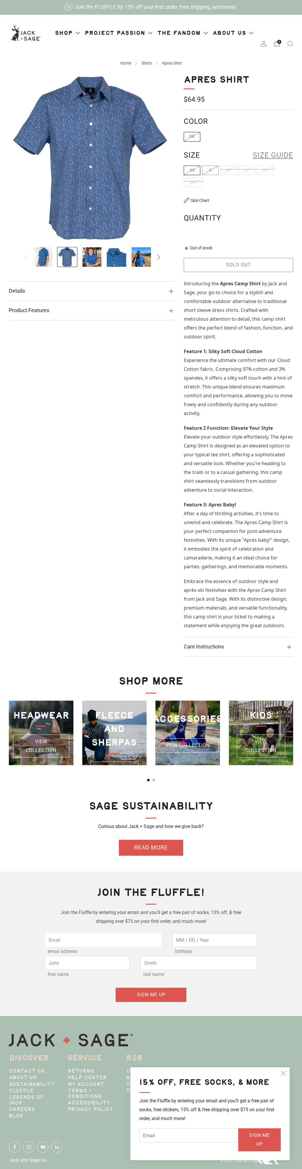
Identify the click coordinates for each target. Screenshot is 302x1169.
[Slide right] (158, 257)
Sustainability (32, 1085)
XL (265, 170)
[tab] (148, 780)
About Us (23, 1078)
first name (58, 974)
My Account (86, 1085)
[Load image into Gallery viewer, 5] (141, 257)
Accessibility (89, 1103)
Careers (22, 1110)
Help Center (87, 1078)
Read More (151, 847)
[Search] (290, 44)
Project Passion (116, 33)
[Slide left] (25, 257)
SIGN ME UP (259, 1139)
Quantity (202, 218)
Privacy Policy (90, 1110)
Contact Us (27, 1071)
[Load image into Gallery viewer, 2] (67, 257)
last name (153, 974)
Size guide (273, 155)
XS (192, 170)
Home (125, 63)
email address (62, 951)
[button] (196, 200)
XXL (193, 182)
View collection (41, 746)
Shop (65, 33)
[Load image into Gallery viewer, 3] (92, 257)
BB (192, 136)
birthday (183, 951)
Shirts (146, 63)
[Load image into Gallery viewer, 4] (116, 257)
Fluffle (21, 1091)
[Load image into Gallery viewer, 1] (43, 257)
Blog (16, 1116)
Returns (81, 1071)
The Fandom (180, 33)
